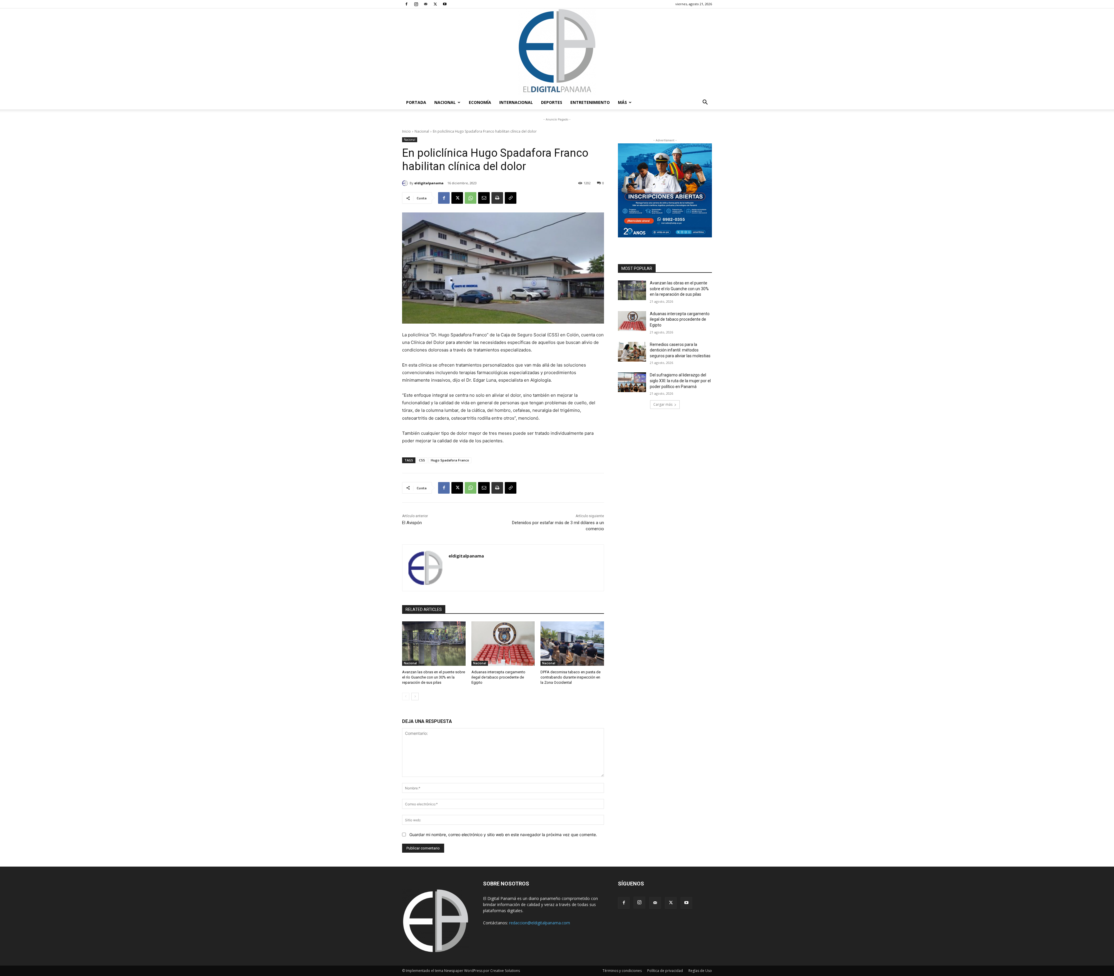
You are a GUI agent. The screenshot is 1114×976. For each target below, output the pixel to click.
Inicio (406, 131)
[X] (435, 4)
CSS (422, 460)
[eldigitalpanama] (406, 183)
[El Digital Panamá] (557, 51)
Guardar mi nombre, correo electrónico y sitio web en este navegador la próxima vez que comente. (503, 834)
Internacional (516, 102)
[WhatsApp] (470, 198)
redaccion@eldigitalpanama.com (539, 923)
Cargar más (662, 404)
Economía (480, 102)
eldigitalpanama (429, 183)
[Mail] (425, 4)
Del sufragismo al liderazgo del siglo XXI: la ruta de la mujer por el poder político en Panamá (680, 381)
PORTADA (416, 102)
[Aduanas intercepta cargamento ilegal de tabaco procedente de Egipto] (503, 643)
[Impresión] (497, 198)
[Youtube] (444, 4)
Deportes (551, 102)
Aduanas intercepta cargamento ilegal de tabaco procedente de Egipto (498, 677)
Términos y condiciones (622, 970)
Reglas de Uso (700, 970)
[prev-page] (405, 696)
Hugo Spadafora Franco (450, 460)
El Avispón (412, 522)
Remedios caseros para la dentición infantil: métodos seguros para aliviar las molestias (680, 350)
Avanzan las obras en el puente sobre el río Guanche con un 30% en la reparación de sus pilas (433, 677)
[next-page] (415, 696)
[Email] (484, 198)
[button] (705, 103)
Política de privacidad (665, 970)
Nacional (445, 102)
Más (622, 102)
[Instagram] (416, 4)
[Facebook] (406, 4)
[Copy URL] (510, 198)
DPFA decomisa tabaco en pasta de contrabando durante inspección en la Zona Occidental (570, 677)
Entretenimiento (590, 102)
